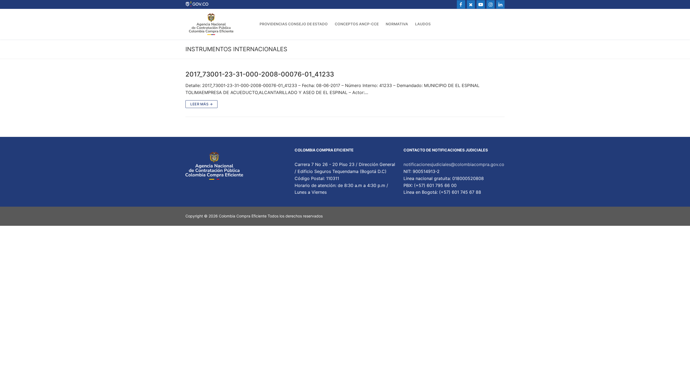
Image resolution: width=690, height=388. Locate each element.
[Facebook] (461, 4)
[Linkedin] (500, 4)
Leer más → (201, 104)
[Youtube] (481, 4)
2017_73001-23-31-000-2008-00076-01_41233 (259, 74)
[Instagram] (491, 4)
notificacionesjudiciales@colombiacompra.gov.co (453, 164)
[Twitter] (471, 4)
